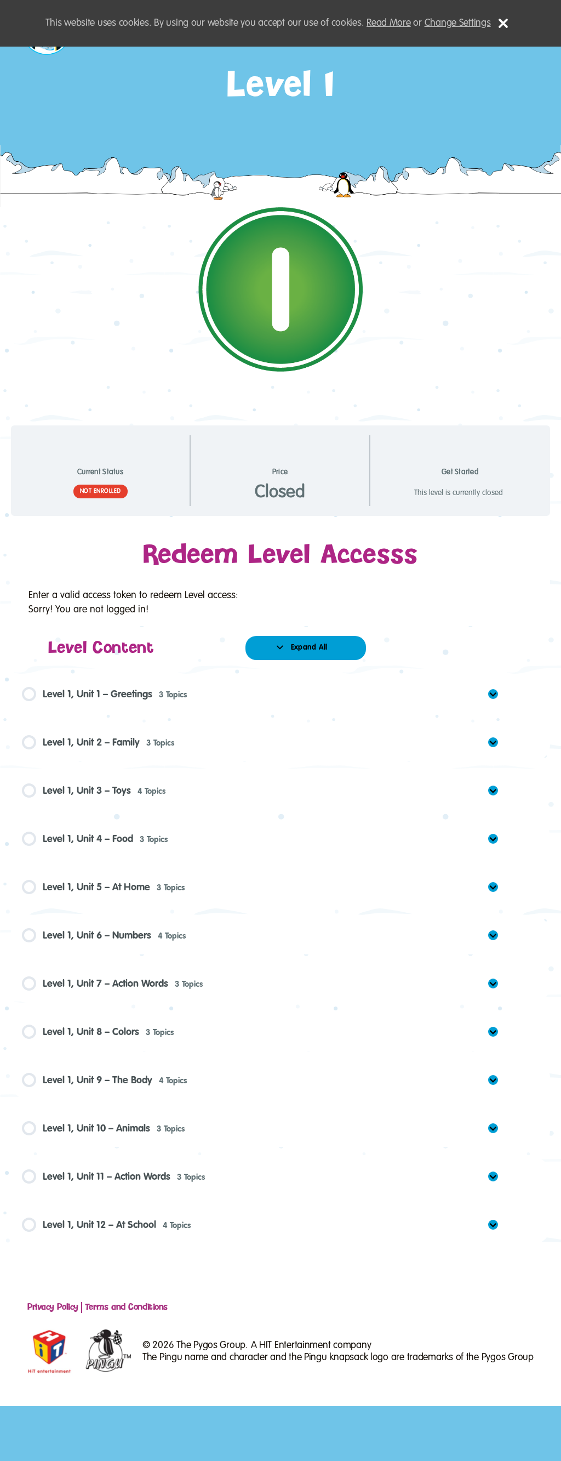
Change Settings (458, 23)
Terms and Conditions (126, 1307)
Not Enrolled (100, 491)
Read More (389, 23)
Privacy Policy (52, 1307)
